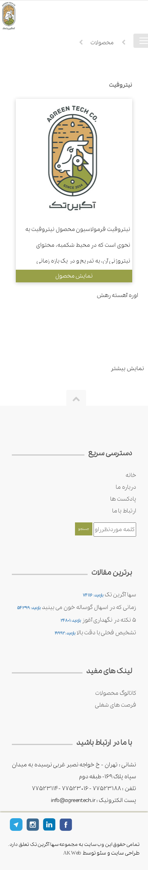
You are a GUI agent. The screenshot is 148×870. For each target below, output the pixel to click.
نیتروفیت (120, 85)
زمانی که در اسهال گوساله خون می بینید (89, 607)
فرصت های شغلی (115, 705)
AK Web (72, 853)
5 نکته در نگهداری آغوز (109, 620)
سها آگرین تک (120, 595)
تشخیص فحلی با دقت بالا (106, 633)
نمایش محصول (74, 276)
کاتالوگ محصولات (115, 693)
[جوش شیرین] (19, 15)
